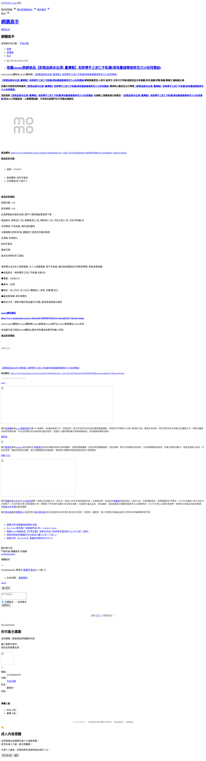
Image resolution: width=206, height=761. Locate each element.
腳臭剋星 (25, 428)
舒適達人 (20, 512)
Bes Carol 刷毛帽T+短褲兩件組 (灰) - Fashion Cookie (32, 528)
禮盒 (5, 507)
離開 (16, 755)
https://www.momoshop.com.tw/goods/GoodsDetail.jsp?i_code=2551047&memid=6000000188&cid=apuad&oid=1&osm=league (69, 153)
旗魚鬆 (116, 501)
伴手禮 (13, 507)
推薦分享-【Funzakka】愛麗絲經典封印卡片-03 (30, 538)
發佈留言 (6, 605)
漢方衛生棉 (40, 512)
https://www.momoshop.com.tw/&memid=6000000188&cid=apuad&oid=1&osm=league (42, 318)
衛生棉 (8, 512)
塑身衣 (4, 437)
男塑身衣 (38, 447)
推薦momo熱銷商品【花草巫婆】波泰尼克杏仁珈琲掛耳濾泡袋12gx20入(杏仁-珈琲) (47, 531)
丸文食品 (27, 501)
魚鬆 (3, 455)
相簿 (9, 49)
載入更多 (6, 588)
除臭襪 (8, 428)
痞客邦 (26, 570)
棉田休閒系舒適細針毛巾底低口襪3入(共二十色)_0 (31, 535)
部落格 (10, 52)
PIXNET (82, 722)
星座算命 (22, 578)
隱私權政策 (118, 722)
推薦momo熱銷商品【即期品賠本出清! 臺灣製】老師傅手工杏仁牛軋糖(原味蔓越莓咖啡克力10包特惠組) (84, 67)
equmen (19, 447)
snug (3, 383)
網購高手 (10, 21)
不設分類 (24, 43)
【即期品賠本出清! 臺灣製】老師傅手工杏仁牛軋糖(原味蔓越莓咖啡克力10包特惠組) (75, 74)
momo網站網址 (8, 313)
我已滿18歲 (6, 755)
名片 (9, 56)
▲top (3, 583)
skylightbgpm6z (8, 554)
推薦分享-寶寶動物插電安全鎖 (22, 525)
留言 (32, 570)
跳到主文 (5, 29)
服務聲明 (129, 722)
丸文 (8, 455)
